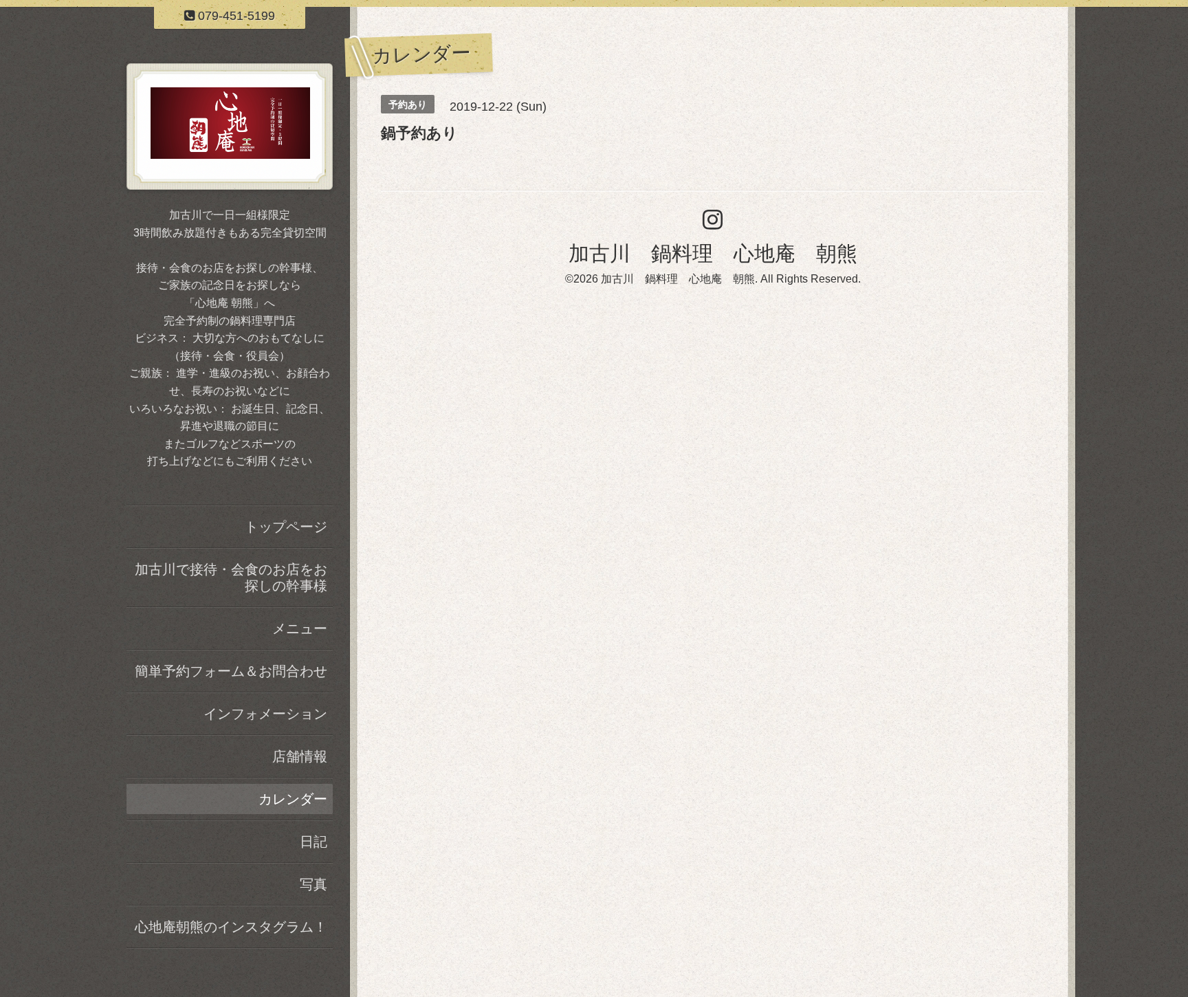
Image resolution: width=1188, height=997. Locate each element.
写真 (313, 884)
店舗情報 (299, 756)
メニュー (299, 628)
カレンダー (292, 799)
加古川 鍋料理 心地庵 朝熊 (713, 253)
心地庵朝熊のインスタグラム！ (231, 926)
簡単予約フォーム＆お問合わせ (231, 671)
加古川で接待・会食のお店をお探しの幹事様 (231, 577)
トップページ (286, 526)
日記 (313, 841)
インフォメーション (265, 713)
